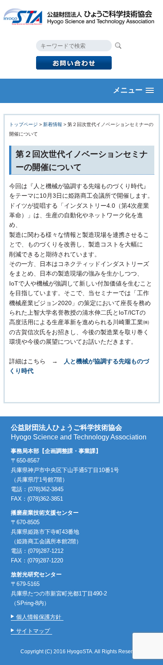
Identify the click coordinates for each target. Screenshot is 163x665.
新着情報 (52, 124)
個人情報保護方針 (38, 617)
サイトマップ (33, 631)
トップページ (23, 124)
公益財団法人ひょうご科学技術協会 (81, 15)
